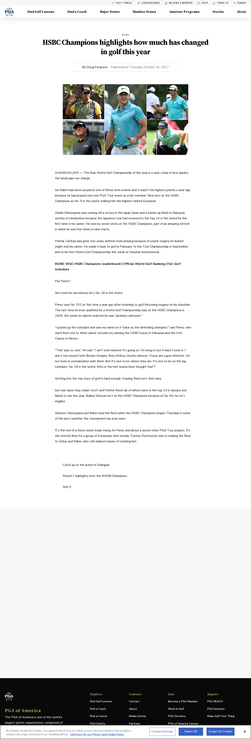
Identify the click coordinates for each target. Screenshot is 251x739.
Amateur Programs (184, 12)
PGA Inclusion (216, 709)
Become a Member (181, 3)
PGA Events (97, 723)
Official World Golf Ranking (144, 264)
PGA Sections (177, 716)
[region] (125, 732)
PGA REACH (215, 702)
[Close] (244, 731)
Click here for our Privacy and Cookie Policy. (97, 734)
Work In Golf (176, 709)
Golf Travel (124, 3)
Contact (134, 701)
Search (241, 3)
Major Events (110, 12)
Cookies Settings (162, 731)
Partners (134, 723)
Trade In (220, 3)
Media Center (137, 716)
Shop (202, 3)
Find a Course (98, 716)
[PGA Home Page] (9, 12)
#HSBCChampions (114, 476)
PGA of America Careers (183, 724)
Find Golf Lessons (40, 12)
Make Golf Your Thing (221, 716)
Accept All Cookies (220, 731)
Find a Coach (77, 12)
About (241, 12)
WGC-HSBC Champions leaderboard (93, 264)
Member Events (144, 12)
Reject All (191, 731)
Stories (218, 12)
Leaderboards (150, 3)
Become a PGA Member (183, 701)
